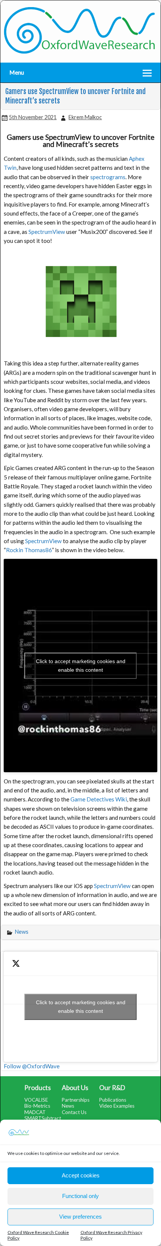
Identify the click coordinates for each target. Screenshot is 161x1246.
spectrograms (107, 177)
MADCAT (35, 1112)
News (21, 932)
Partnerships (75, 1100)
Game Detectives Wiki (98, 799)
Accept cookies (81, 1175)
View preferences (80, 1216)
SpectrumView (47, 231)
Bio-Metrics (37, 1106)
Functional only (80, 1196)
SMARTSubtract (42, 1118)
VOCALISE (36, 1100)
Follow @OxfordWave (32, 1066)
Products (37, 1088)
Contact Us (74, 1112)
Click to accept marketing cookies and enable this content (80, 665)
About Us (75, 1088)
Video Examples (116, 1106)
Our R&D (112, 1088)
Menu (16, 72)
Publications (112, 1100)
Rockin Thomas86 (29, 550)
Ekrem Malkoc (85, 117)
